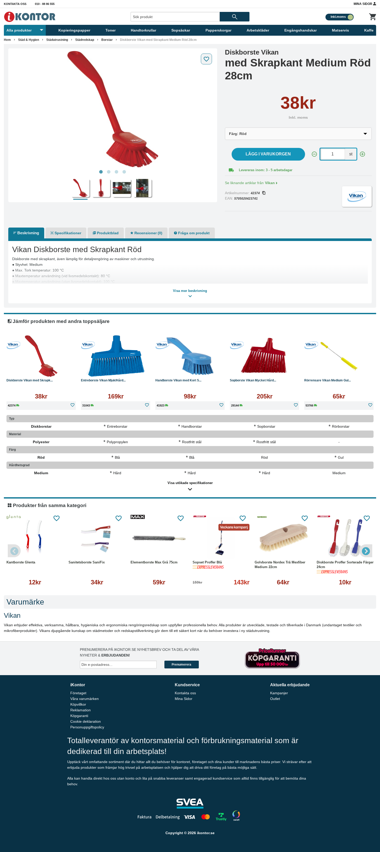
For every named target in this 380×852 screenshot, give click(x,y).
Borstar (107, 40)
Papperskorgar (218, 30)
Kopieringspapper (74, 30)
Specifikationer (67, 233)
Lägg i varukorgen (268, 154)
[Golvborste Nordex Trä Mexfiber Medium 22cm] (283, 538)
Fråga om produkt (193, 233)
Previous (14, 550)
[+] (362, 154)
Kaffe (369, 30)
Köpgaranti (79, 716)
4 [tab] (124, 172)
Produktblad (107, 233)
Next (365, 550)
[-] (314, 154)
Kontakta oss (15, 3)
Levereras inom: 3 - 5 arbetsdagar (265, 170)
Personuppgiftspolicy (87, 727)
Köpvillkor (78, 704)
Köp (23, 369)
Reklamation (80, 710)
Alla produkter (19, 30)
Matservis (340, 30)
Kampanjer (279, 693)
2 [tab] (108, 172)
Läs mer (60, 369)
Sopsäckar (180, 30)
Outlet (275, 699)
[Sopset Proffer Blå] (221, 538)
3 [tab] (116, 172)
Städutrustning (57, 40)
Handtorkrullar (143, 30)
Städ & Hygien (28, 40)
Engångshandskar (300, 30)
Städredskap (84, 40)
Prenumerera (181, 664)
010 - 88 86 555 (45, 3)
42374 (255, 193)
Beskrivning (27, 233)
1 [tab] (101, 172)
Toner (110, 30)
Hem (7, 40)
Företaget (78, 693)
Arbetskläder (258, 30)
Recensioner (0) (147, 233)
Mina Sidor (363, 4)
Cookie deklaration (85, 721)
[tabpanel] (112, 109)
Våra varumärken (84, 699)
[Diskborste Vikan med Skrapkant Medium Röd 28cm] (112, 109)
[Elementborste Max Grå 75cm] (159, 538)
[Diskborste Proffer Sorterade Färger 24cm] (345, 538)
